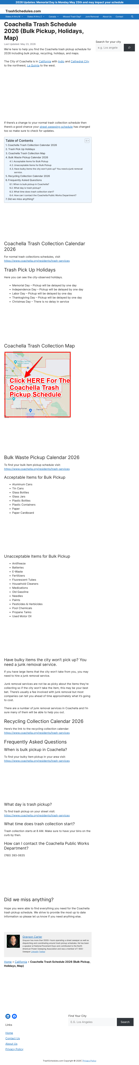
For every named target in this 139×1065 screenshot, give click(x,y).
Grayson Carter (32, 936)
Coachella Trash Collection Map (26, 153)
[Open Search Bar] (132, 16)
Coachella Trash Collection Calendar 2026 (32, 145)
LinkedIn (35, 951)
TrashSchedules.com (23, 11)
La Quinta (33, 65)
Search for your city (108, 41)
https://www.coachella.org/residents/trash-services (37, 260)
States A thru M (12, 16)
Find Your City (77, 1016)
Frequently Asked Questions (25, 180)
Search (125, 1022)
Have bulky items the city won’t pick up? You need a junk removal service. (48, 170)
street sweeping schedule (56, 126)
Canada (52, 16)
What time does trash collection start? (34, 191)
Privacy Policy (14, 1049)
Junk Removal (92, 16)
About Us (107, 16)
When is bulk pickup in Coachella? (31, 184)
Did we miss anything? (21, 199)
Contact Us (12, 1038)
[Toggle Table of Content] (86, 140)
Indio (61, 61)
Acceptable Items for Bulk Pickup (31, 161)
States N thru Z (34, 16)
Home (8, 961)
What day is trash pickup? (27, 188)
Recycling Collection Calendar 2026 (29, 176)
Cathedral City (80, 61)
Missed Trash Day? (72, 16)
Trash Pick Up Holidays (21, 149)
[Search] (129, 47)
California (45, 61)
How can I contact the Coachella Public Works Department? (45, 195)
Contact (119, 16)
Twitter (42, 951)
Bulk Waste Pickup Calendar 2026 (28, 157)
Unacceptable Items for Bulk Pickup (32, 165)
